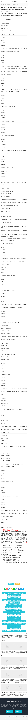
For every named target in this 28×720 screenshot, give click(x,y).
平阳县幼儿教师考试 (21, 600)
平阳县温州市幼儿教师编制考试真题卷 (14, 609)
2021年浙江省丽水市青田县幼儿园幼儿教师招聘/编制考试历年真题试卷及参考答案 (7, 694)
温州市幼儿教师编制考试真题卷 (8, 630)
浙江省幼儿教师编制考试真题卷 (8, 621)
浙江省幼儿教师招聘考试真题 (14, 614)
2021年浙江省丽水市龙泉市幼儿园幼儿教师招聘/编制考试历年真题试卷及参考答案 (20, 694)
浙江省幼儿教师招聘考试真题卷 (13, 616)
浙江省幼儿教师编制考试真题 (14, 618)
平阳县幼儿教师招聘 (7, 593)
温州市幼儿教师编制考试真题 (14, 628)
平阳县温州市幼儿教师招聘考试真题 (14, 604)
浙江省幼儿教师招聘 (20, 611)
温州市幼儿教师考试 (21, 630)
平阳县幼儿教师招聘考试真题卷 (13, 595)
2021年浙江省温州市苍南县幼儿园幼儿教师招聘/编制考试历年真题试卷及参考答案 (21, 636)
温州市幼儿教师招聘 (7, 623)
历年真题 (13, 4)
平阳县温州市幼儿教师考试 (8, 611)
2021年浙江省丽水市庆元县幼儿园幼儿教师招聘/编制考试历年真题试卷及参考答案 (20, 652)
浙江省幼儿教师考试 (21, 621)
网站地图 (14, 716)
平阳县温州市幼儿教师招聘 (13, 602)
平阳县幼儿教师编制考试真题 (14, 597)
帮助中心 (18, 711)
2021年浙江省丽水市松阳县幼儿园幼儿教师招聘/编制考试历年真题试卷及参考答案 (20, 667)
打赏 (17, 583)
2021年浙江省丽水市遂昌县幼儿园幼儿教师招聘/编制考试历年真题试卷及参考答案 (7, 681)
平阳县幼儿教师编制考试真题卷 (8, 600)
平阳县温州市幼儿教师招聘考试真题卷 (14, 607)
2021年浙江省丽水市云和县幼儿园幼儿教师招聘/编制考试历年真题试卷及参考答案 (7, 667)
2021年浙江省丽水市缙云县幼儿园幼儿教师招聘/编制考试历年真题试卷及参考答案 (20, 681)
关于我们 (9, 711)
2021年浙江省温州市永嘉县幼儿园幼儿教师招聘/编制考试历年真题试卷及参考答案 (7, 636)
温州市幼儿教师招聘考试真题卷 (13, 626)
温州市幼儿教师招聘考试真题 (19, 623)
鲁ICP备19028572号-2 (21, 716)
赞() (11, 583)
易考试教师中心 (14, 1)
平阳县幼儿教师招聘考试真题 (19, 593)
